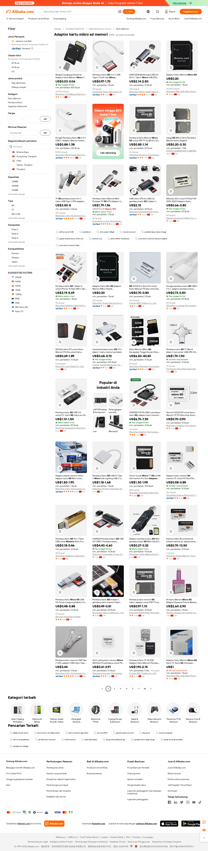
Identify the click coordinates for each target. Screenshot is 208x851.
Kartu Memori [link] (122, 29)
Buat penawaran (94, 773)
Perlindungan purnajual (57, 785)
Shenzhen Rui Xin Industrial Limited (108, 489)
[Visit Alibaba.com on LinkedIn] (175, 802)
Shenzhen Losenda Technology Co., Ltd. (182, 305)
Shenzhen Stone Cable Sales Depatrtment (145, 92)
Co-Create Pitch (14, 773)
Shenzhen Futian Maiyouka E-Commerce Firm (145, 554)
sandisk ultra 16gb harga (144, 740)
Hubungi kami (133, 773)
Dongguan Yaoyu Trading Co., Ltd (107, 612)
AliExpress (60, 837)
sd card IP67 (102, 733)
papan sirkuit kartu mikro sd (71, 239)
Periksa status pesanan (178, 779)
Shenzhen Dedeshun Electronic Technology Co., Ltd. (71, 556)
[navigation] (29, 359)
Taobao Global (116, 837)
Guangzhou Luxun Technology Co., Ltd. (108, 221)
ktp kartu (146, 733)
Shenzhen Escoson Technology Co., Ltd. (145, 155)
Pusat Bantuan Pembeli (138, 767)
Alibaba (57, 29)
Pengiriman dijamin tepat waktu (61, 779)
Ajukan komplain (135, 779)
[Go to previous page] (102, 688)
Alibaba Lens (23, 823)
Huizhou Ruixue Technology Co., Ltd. (182, 612)
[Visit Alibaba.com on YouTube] (194, 802)
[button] (120, 11)
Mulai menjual (174, 773)
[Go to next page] (151, 688)
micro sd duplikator (21, 740)
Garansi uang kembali (56, 773)
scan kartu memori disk (69, 245)
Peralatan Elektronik (75, 29)
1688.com (72, 837)
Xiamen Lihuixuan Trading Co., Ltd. (182, 218)
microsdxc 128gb (107, 232)
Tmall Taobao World (89, 837)
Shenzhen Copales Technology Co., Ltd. (182, 425)
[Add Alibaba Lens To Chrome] (54, 824)
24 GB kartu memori (47, 740)
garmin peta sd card (125, 733)
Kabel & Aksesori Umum (100, 29)
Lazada (104, 837)
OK (45, 119)
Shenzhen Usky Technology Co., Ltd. (71, 489)
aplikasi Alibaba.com (146, 823)
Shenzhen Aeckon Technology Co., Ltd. (145, 432)
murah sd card (129, 232)
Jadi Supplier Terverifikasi (180, 785)
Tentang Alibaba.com (16, 761)
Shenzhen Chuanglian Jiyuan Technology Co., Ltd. (108, 554)
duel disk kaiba (91, 740)
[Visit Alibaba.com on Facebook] (169, 802)
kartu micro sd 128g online (48, 733)
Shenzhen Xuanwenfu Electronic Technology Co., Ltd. (71, 428)
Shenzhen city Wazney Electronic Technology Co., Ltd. (71, 94)
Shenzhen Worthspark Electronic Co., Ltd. (71, 155)
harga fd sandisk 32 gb (115, 740)
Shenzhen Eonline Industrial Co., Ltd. (71, 305)
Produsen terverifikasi (97, 767)
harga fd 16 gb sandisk (173, 740)
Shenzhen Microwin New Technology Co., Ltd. (182, 91)
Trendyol (136, 837)
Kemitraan (172, 791)
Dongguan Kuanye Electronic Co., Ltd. (182, 495)
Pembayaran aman (55, 767)
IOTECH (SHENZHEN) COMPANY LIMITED (182, 151)
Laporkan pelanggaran (137, 799)
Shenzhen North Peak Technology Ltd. (145, 612)
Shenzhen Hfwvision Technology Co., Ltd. (145, 366)
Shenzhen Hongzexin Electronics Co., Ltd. (145, 492)
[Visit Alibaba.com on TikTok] (200, 802)
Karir (8, 785)
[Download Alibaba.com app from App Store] (169, 824)
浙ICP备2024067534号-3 (182, 846)
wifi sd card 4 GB (66, 232)
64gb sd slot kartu (20, 733)
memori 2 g (97, 239)
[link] (204, 822)
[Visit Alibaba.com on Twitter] (181, 802)
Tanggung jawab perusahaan (19, 779)
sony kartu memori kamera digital (152, 239)
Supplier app (98, 823)
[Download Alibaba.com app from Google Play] (191, 824)
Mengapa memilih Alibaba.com (20, 767)
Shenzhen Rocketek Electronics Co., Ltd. (145, 211)
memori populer (166, 733)
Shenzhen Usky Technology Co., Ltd (71, 215)
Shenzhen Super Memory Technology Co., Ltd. (182, 556)
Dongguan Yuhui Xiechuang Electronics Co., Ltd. (182, 369)
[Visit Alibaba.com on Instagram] (188, 802)
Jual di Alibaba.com (177, 767)
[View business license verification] (131, 846)
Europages (148, 837)
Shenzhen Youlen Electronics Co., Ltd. (108, 303)
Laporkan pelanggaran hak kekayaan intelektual (144, 792)
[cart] (158, 12)
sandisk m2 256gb (20, 746)
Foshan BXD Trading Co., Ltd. (142, 303)
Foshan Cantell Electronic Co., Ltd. (108, 365)
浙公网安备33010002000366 (153, 846)
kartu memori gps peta (78, 733)
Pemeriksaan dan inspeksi (58, 791)
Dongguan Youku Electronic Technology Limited (108, 92)
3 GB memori (70, 740)
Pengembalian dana (136, 785)
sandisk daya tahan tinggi (155, 232)
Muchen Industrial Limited (67, 616)
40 (145, 689)
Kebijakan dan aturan (56, 796)
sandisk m (86, 232)
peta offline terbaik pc (120, 239)
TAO (128, 837)
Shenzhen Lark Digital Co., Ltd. (69, 366)
